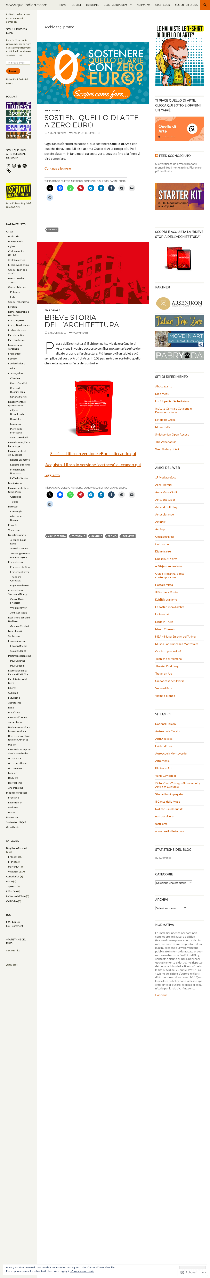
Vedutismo (14, 530)
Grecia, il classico (17, 287)
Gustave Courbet (19, 626)
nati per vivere (164, 816)
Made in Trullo (164, 621)
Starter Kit (13, 866)
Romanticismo (16, 562)
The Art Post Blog (167, 666)
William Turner (18, 607)
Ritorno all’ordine (17, 717)
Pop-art (12, 744)
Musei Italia (162, 427)
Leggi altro (52, 475)
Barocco (12, 506)
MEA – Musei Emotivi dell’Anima (175, 636)
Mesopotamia (15, 241)
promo (52, 229)
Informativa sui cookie (82, 1271)
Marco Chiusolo (165, 629)
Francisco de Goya (20, 567)
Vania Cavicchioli (165, 775)
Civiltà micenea (16, 259)
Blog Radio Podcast (116, 4)
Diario (9, 881)
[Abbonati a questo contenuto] (156, 156)
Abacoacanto (163, 386)
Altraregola (162, 761)
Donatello (15, 419)
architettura (57, 536)
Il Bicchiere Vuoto (166, 592)
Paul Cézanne (17, 660)
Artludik (160, 521)
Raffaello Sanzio (18, 478)
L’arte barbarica (16, 340)
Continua (161, 995)
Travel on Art (163, 673)
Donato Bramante (20, 459)
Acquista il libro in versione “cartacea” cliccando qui (93, 464)
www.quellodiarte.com (27, 5)
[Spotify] (24, 165)
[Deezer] (18, 127)
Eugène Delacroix (20, 585)
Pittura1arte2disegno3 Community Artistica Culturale (177, 784)
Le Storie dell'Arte (16, 896)
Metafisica (14, 712)
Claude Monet (18, 650)
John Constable (18, 612)
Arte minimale (16, 768)
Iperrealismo (15, 782)
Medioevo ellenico (18, 264)
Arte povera (14, 758)
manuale (96, 536)
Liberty (12, 687)
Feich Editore (163, 746)
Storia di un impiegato (169, 794)
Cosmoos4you (164, 536)
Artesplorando (164, 514)
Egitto (11, 246)
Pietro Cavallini (18, 383)
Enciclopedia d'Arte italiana (172, 401)
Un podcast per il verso (170, 681)
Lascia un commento (86, 132)
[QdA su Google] (18, 119)
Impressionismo (17, 640)
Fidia (13, 296)
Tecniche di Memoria (168, 658)
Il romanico (14, 353)
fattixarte (161, 823)
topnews (128, 536)
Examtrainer (15, 802)
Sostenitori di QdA (186, 4)
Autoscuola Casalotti (168, 731)
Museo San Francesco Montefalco (177, 644)
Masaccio (15, 423)
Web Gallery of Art (167, 449)
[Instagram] (13, 165)
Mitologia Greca (165, 419)
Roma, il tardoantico (19, 325)
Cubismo (13, 692)
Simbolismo (14, 636)
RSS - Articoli (13, 922)
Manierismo (15, 483)
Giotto (13, 368)
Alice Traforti (163, 484)
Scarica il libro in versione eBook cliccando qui (93, 453)
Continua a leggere (58, 168)
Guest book (162, 4)
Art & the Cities (165, 499)
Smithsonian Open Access (172, 434)
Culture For (162, 544)
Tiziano (14, 501)
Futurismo (14, 697)
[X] (8, 165)
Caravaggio (16, 511)
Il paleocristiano (16, 330)
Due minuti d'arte (166, 558)
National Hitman (165, 724)
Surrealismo (15, 722)
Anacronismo (15, 787)
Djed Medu (162, 393)
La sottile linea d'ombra (169, 607)
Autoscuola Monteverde (171, 753)
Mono (11, 812)
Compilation (12, 876)
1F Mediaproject (165, 477)
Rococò (12, 525)
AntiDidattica (163, 738)
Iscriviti (13, 71)
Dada (11, 707)
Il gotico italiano (16, 363)
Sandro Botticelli (19, 437)
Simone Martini (18, 396)
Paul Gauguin (17, 665)
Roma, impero (16, 320)
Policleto (15, 292)
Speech (12, 886)
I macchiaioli (15, 631)
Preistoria (13, 236)
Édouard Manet (18, 645)
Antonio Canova (19, 548)
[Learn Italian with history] (179, 320)
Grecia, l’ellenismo (18, 301)
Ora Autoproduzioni (168, 651)
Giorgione (15, 496)
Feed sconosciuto (175, 156)
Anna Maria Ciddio (166, 492)
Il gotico (12, 358)
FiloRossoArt (163, 768)
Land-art (12, 772)
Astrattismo (14, 702)
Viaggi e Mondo (165, 695)
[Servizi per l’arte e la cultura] (179, 303)
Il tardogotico (15, 373)
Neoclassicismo (17, 534)
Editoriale (92, 4)
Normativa (143, 4)
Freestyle (13, 797)
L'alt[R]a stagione (166, 599)
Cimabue (15, 378)
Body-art (13, 777)
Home (62, 4)
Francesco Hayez (19, 571)
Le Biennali (162, 614)
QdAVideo (12, 901)
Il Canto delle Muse (167, 801)
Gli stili (76, 4)
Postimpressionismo (19, 655)
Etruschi (12, 306)
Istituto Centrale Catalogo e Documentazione (173, 410)
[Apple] (19, 165)
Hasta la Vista (164, 584)
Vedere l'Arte (163, 688)
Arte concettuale (17, 763)
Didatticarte (163, 551)
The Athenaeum (165, 442)
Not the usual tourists (169, 809)
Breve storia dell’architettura (82, 321)
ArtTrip (160, 529)
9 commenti (80, 332)
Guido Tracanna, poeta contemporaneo (169, 575)
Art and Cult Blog (166, 507)
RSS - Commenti (15, 925)
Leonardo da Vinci (20, 464)
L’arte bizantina (16, 335)
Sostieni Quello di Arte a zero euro (92, 121)
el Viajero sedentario (168, 566)
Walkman (13, 807)
